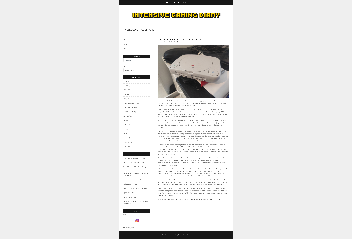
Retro (125, 133)
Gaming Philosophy (129, 103)
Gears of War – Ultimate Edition (134, 180)
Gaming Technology (130, 107)
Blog (168, 2)
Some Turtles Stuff (129, 197)
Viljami (178, 42)
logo (177, 199)
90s (124, 98)
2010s (125, 86)
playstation (201, 199)
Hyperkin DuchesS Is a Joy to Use (134, 158)
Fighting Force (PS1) (130, 184)
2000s (125, 81)
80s (124, 94)
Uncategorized (128, 142)
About (176, 2)
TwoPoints (186, 235)
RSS (184, 2)
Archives (126, 66)
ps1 (207, 199)
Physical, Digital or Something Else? (135, 188)
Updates (126, 146)
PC (124, 129)
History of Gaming (129, 112)
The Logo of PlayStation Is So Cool (181, 39)
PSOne (211, 199)
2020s (125, 90)
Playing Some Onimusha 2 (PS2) (133, 162)
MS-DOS (126, 120)
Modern (126, 116)
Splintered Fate (128, 193)
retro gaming (218, 199)
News (125, 125)
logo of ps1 (194, 199)
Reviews (126, 138)
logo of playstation (185, 199)
